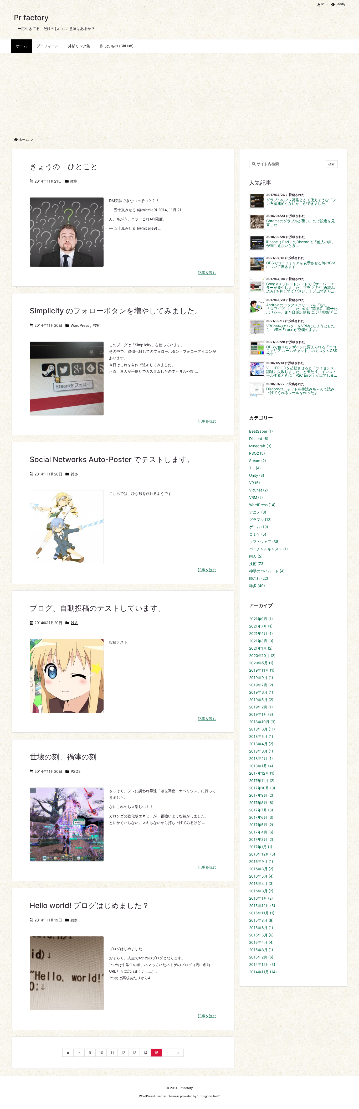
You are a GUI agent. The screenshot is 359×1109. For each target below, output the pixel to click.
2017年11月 (261, 780)
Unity (256, 475)
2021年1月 (261, 648)
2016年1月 (261, 898)
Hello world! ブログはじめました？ (89, 905)
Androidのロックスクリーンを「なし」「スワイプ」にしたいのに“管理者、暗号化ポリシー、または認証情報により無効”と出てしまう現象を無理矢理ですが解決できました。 (301, 308)
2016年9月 (261, 861)
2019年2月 (261, 707)
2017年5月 (261, 824)
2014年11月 (263, 972)
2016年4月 (261, 883)
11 (112, 1052)
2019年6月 (261, 692)
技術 (97, 325)
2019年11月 (261, 670)
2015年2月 (261, 957)
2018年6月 (262, 729)
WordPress (80, 325)
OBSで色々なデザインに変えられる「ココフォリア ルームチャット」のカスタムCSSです (301, 350)
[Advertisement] (179, 92)
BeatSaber (261, 431)
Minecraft (260, 446)
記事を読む (207, 272)
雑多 (74, 181)
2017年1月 (260, 846)
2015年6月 (261, 927)
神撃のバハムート (267, 571)
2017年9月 (261, 795)
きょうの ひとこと (64, 166)
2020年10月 (262, 655)
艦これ (258, 578)
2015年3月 (261, 949)
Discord (258, 438)
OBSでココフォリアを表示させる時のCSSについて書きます (301, 264)
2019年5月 (261, 699)
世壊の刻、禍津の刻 (63, 756)
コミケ (257, 534)
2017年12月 (261, 773)
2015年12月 (262, 905)
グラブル (260, 519)
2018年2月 (261, 758)
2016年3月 (261, 891)
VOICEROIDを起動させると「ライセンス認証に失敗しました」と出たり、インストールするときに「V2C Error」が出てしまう (301, 371)
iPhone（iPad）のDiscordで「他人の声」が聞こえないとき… (300, 243)
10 (101, 1052)
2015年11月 (261, 913)
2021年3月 (261, 641)
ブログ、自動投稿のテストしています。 (97, 608)
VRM (256, 497)
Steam (257, 460)
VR (254, 482)
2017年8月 (261, 802)
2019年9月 (261, 677)
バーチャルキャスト (268, 549)
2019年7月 (261, 685)
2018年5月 (261, 736)
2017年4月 (261, 832)
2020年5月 (261, 663)
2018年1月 (261, 766)
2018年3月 (261, 751)
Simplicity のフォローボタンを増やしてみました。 (116, 310)
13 (134, 1052)
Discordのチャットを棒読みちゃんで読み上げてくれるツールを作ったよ (300, 391)
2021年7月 (261, 626)
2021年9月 (261, 618)
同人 (256, 556)
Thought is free (208, 1096)
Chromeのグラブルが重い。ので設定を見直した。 (300, 222)
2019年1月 (261, 714)
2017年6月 (261, 817)
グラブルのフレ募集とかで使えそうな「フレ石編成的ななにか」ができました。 (301, 201)
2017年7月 (261, 810)
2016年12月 (262, 854)
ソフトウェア (264, 541)
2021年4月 (261, 633)
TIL (255, 468)
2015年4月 (261, 942)
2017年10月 (262, 788)
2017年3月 (261, 839)
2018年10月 (262, 721)
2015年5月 (261, 935)
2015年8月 (261, 920)
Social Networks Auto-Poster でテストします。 (112, 459)
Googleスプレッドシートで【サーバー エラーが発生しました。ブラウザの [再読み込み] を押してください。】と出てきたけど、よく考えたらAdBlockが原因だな (300, 287)
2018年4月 (261, 744)
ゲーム (258, 527)
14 (145, 1052)
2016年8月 (261, 869)
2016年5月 (261, 876)
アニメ (257, 512)
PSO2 (75, 771)
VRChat (258, 490)
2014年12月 (262, 964)
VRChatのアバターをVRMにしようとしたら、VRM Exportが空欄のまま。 (300, 327)
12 (123, 1052)
